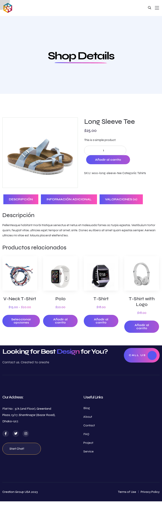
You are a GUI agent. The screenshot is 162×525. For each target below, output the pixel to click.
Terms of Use (127, 492)
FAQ (86, 434)
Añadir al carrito (108, 159)
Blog (86, 408)
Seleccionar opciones (21, 320)
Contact (89, 425)
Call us (137, 355)
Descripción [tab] (21, 199)
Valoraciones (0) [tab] (121, 199)
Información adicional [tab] (68, 199)
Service (88, 451)
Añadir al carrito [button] (60, 320)
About (87, 417)
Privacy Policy (150, 492)
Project (88, 443)
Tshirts (141, 173)
